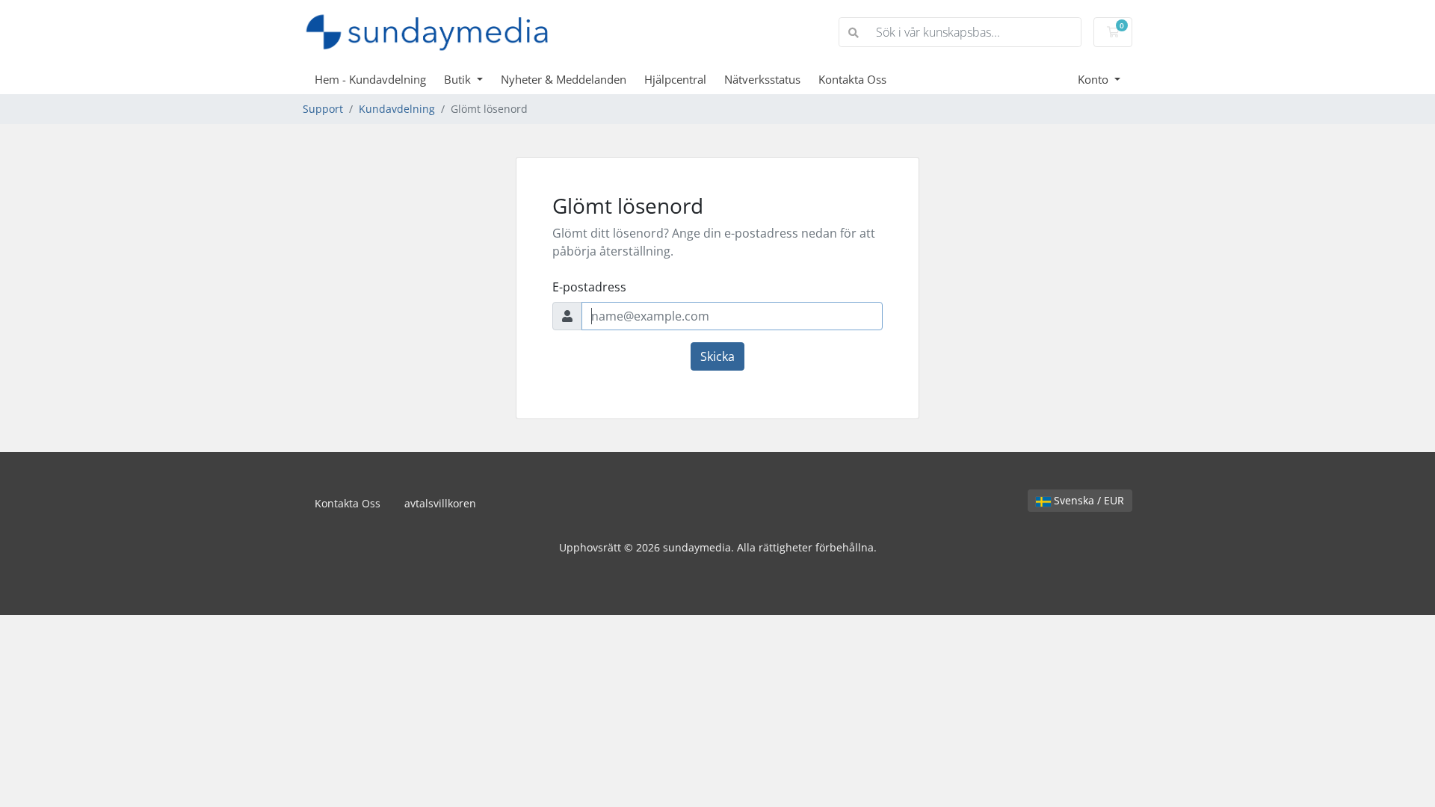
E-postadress (589, 287)
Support (323, 109)
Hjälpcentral (675, 79)
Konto (1094, 79)
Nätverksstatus (762, 79)
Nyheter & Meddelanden (563, 79)
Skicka (717, 356)
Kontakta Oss (852, 79)
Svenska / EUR (1087, 500)
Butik (459, 79)
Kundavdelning (397, 109)
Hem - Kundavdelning (370, 79)
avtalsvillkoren (440, 503)
